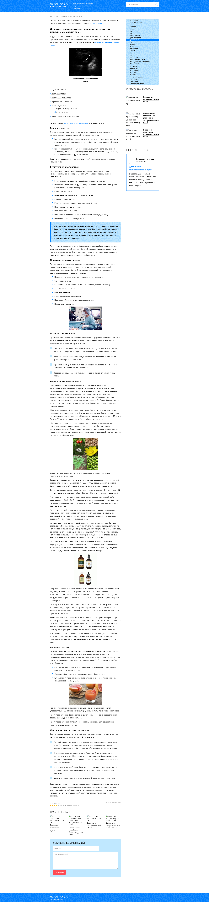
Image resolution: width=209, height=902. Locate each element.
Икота (132, 46)
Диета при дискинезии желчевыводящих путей (57, 828)
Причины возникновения (61, 102)
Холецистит (134, 79)
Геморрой (133, 31)
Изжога (132, 44)
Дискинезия (134, 40)
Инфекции (134, 48)
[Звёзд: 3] (55, 805)
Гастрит (133, 29)
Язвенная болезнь (137, 83)
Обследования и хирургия (140, 62)
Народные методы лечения (65, 109)
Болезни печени (136, 22)
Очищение (134, 68)
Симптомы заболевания (60, 97)
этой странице (98, 23)
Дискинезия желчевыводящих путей (94, 825)
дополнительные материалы (76, 123)
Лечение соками (61, 112)
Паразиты (133, 72)
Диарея (132, 33)
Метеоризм (134, 57)
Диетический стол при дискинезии (64, 116)
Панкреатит (134, 70)
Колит (132, 55)
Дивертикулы (135, 35)
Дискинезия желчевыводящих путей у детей (113, 825)
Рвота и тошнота (136, 77)
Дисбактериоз (135, 38)
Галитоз (133, 27)
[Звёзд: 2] (53, 805)
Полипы (133, 75)
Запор (132, 42)
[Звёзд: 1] (51, 805)
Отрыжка (133, 66)
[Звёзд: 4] (56, 805)
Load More (85, 884)
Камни (132, 51)
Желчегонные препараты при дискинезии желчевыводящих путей (76, 831)
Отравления (134, 64)
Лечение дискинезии (59, 106)
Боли (132, 24)
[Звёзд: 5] (58, 805)
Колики (132, 53)
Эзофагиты (134, 81)
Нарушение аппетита (138, 59)
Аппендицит (134, 20)
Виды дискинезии (58, 93)
